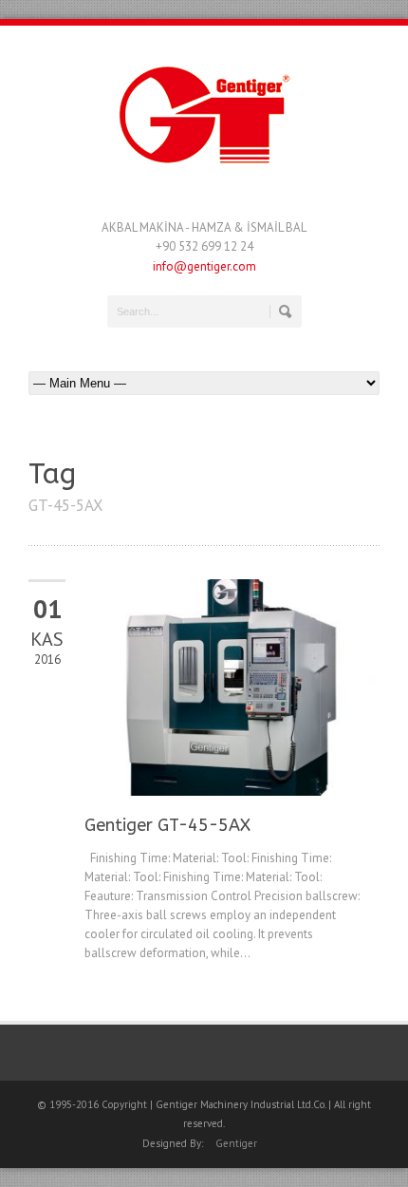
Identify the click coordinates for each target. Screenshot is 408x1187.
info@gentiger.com (204, 266)
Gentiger (236, 1143)
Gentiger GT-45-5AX (167, 825)
